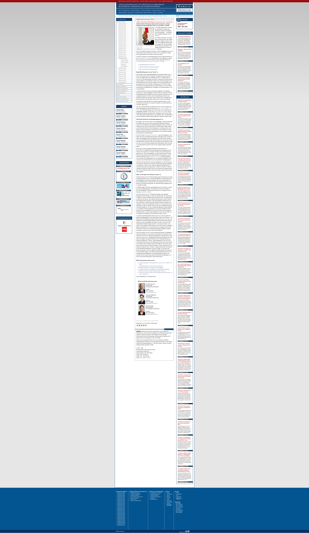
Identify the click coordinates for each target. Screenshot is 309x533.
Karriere (168, 496)
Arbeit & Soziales (124, 62)
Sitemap (168, 503)
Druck (168, 495)
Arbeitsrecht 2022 (122, 32)
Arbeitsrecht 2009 (122, 58)
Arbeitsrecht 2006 (122, 72)
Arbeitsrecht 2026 (122, 23)
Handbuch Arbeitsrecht (135, 10)
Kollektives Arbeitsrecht (155, 496)
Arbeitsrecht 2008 (122, 68)
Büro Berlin (178, 503)
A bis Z (168, 492)
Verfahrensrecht (153, 499)
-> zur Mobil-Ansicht (121, 19)
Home (120, 10)
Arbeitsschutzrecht (154, 495)
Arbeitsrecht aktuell (126, 10)
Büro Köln (178, 508)
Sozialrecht (152, 498)
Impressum (178, 496)
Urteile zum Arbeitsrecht (156, 10)
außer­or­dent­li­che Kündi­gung (161, 111)
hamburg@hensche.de (123, 124)
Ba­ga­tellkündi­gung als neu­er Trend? (147, 64)
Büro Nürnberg (179, 511)
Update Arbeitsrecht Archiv (122, 101)
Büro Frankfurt (179, 504)
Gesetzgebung (124, 66)
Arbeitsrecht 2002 (122, 80)
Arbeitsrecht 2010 (122, 56)
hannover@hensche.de (123, 130)
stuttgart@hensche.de (123, 155)
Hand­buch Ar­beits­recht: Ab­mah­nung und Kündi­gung (151, 267)
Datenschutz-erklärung (179, 498)
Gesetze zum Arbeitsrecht (146, 10)
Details (123, 113)
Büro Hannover (179, 507)
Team (177, 495)
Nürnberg (152, 15)
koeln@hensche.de (122, 136)
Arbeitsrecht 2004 (122, 76)
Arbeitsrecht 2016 (122, 44)
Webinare (155, 12)
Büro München (179, 509)
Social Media (170, 501)
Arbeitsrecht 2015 (122, 46)
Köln (142, 15)
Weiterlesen (181, 46)
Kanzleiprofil (160, 12)
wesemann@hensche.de (151, 314)
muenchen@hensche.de (123, 142)
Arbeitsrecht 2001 (122, 82)
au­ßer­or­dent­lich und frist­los (149, 49)
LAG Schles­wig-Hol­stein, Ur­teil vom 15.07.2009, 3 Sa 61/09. (150, 61)
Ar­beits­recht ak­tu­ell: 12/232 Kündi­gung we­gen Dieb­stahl (152, 270)
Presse (164, 10)
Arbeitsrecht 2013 (122, 50)
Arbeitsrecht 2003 (122, 78)
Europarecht (123, 64)
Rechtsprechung (124, 60)
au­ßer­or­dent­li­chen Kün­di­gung (145, 58)
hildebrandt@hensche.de (151, 303)
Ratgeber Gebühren (147, 12)
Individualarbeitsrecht (155, 494)
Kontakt (168, 498)
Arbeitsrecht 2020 (122, 36)
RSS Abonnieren (169, 329)
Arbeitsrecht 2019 (122, 38)
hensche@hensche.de (151, 292)
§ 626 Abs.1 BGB (145, 192)
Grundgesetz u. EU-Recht (156, 492)
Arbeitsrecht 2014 (122, 48)
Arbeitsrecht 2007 (122, 70)
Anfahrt (118, 113)
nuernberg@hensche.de (123, 148)
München (146, 15)
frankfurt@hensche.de (123, 118)
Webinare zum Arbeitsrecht (123, 99)
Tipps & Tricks (130, 12)
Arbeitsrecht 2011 (122, 54)
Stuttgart (158, 15)
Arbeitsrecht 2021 (122, 34)
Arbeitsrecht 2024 (122, 28)
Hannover (137, 15)
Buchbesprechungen (135, 492)
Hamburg (131, 15)
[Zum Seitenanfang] (157, 72)
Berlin (120, 15)
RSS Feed (169, 500)
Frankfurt (125, 15)
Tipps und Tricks (120, 84)
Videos (118, 94)
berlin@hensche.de (122, 112)
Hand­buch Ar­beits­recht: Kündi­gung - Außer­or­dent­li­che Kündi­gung (154, 269)
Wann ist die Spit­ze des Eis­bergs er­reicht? (148, 69)
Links (168, 499)
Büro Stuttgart (179, 512)
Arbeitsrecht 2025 (122, 26)
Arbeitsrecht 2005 (122, 74)
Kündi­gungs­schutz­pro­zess (151, 135)
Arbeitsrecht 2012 (122, 52)
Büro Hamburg (179, 505)
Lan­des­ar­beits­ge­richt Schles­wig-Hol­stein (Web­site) (151, 266)
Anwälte (163, 15)
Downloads (169, 494)
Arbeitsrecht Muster (138, 12)
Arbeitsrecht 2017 (122, 42)
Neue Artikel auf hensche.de (137, 496)
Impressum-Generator (123, 12)
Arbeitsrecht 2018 (122, 40)
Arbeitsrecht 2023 (122, 30)
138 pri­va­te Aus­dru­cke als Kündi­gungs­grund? (149, 66)
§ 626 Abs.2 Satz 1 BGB (156, 156)
